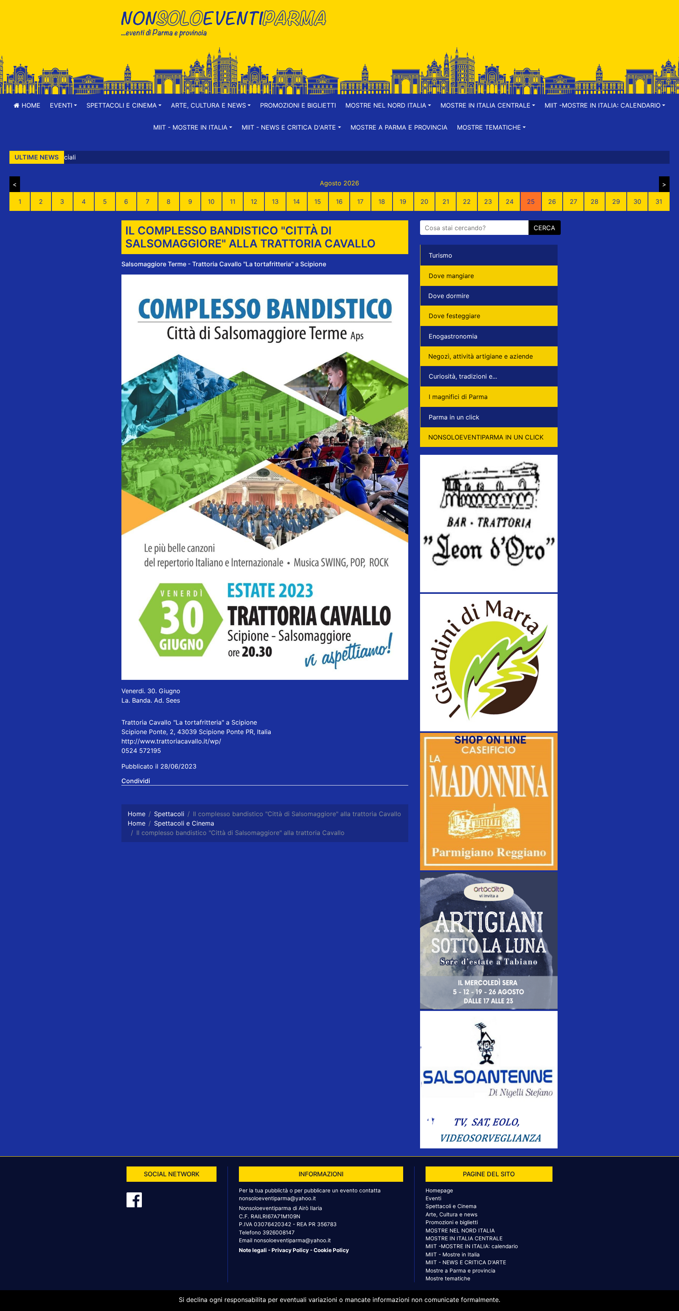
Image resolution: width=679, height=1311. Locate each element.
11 (232, 201)
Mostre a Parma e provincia (399, 127)
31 (658, 201)
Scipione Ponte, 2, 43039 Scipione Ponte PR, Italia (196, 732)
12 (254, 201)
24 (510, 201)
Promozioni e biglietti (298, 105)
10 (211, 201)
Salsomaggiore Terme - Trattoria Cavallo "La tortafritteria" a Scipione (223, 264)
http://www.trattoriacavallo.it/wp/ (171, 741)
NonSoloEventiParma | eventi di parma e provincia (227, 22)
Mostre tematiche (448, 1278)
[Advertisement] (451, 31)
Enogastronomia (453, 336)
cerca (544, 228)
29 (616, 201)
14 (296, 201)
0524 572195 (141, 750)
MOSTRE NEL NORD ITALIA (460, 1230)
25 (531, 201)
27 (573, 201)
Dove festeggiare (454, 316)
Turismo (440, 255)
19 (403, 201)
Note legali (253, 1250)
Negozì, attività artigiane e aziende (480, 356)
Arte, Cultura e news (451, 1214)
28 (594, 201)
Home (30, 105)
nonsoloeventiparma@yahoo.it (277, 1198)
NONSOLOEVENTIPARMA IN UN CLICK (485, 437)
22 (467, 201)
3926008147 (278, 1232)
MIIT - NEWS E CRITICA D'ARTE (466, 1262)
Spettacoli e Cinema (451, 1206)
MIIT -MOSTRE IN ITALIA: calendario (472, 1246)
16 (339, 201)
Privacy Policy (290, 1250)
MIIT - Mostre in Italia (453, 1254)
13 (275, 201)
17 (360, 201)
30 (637, 201)
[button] (63, 105)
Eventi (433, 1198)
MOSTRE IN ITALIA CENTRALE (464, 1238)
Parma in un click (454, 417)
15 (317, 201)
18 (381, 201)
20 (424, 201)
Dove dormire (448, 296)
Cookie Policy (331, 1250)
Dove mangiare (451, 276)
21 (445, 201)
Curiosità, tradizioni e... (463, 376)
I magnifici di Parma (458, 397)
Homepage (439, 1190)
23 (488, 201)
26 (552, 201)
